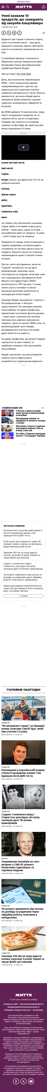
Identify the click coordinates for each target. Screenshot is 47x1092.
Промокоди (38, 1010)
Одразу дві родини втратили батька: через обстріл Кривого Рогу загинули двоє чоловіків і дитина (23, 588)
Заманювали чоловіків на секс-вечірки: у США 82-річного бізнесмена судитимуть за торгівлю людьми (20, 866)
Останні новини (14, 526)
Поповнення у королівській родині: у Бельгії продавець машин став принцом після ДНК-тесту (23, 533)
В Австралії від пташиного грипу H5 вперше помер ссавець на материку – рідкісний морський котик (23, 544)
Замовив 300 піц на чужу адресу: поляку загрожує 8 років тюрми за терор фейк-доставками (21, 555)
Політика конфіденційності (32, 1004)
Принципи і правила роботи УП (17, 1010)
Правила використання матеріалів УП (23, 1007)
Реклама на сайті (10, 1004)
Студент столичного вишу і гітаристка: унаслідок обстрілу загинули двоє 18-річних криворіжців (23, 566)
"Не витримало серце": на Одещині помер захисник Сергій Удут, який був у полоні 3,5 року (22, 728)
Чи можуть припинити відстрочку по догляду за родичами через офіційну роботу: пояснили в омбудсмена (22, 577)
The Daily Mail (23, 74)
